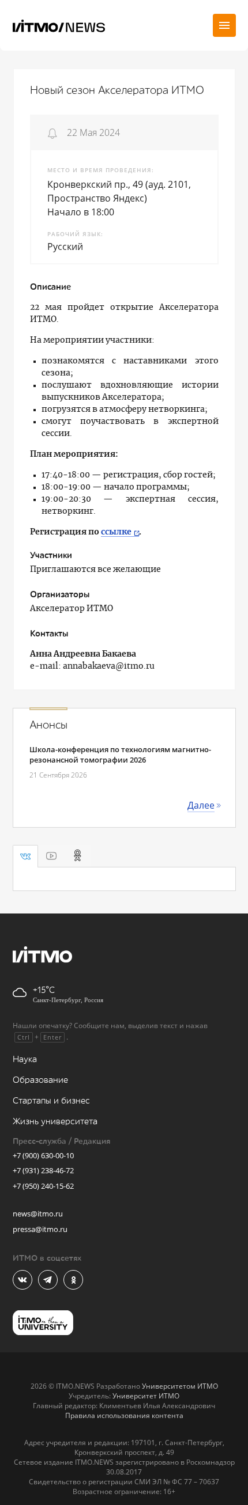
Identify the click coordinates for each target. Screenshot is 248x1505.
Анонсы (48, 725)
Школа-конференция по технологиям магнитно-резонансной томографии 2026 (120, 754)
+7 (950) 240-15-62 (43, 1186)
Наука (25, 1059)
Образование (40, 1080)
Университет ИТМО (145, 1396)
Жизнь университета (55, 1121)
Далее (201, 805)
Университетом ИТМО (180, 1386)
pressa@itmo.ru (40, 1229)
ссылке (116, 532)
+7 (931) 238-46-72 (43, 1170)
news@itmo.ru (38, 1213)
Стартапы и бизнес (51, 1100)
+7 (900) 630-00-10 (43, 1155)
